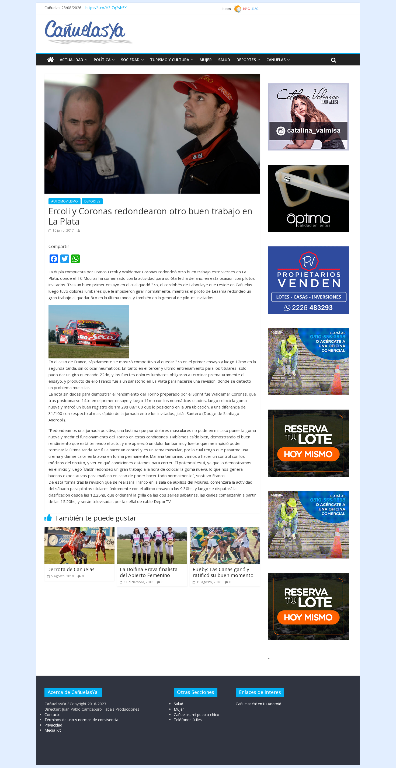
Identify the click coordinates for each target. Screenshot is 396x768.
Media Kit (52, 730)
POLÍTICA (102, 59)
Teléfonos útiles (188, 719)
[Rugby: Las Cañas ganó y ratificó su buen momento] (225, 530)
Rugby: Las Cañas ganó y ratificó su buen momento (223, 572)
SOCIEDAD (130, 59)
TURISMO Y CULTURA (169, 59)
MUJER (206, 59)
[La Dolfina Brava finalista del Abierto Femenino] (152, 530)
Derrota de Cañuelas (71, 569)
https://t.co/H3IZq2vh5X (106, 7)
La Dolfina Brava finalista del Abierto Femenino (149, 572)
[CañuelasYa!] (88, 23)
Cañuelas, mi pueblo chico (196, 714)
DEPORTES (246, 59)
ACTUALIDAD (71, 59)
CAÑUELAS (276, 59)
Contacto (52, 714)
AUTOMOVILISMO (64, 201)
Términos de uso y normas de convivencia (81, 719)
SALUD (224, 59)
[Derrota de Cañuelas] (79, 530)
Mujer (179, 709)
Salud (178, 703)
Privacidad (53, 725)
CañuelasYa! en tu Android (258, 703)
